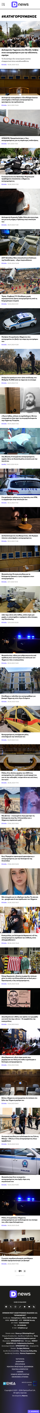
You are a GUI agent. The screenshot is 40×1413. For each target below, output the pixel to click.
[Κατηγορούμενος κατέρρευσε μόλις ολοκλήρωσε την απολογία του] (20, 719)
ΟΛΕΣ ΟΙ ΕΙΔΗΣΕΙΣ (20, 1302)
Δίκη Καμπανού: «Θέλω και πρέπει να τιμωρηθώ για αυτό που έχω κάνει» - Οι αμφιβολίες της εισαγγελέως (20, 1019)
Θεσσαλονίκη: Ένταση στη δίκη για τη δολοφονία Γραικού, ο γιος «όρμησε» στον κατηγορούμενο (18, 576)
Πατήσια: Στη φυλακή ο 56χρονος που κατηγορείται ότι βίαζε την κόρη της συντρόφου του (20, 339)
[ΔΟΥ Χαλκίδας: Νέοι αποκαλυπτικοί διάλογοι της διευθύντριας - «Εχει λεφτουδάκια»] (20, 242)
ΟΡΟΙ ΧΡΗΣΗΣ (20, 1364)
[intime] (20, 920)
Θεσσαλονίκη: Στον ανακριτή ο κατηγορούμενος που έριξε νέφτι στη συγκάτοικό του (16, 1179)
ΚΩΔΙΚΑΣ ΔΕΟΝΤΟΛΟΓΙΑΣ (20, 1374)
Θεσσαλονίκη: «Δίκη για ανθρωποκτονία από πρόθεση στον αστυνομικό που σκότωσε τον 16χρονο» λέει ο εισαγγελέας (19, 657)
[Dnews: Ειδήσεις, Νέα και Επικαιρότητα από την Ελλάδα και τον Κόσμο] (20, 4)
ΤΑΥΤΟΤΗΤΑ (20, 1359)
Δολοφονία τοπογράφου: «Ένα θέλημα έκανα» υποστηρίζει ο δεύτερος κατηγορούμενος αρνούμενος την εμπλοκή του (20, 99)
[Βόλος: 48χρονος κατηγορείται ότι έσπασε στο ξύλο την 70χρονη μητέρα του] (20, 1082)
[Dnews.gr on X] (11, 1307)
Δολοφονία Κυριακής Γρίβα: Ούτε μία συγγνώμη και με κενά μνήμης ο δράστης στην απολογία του (20, 219)
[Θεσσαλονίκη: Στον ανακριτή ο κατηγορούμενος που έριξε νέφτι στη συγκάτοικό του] (20, 1161)
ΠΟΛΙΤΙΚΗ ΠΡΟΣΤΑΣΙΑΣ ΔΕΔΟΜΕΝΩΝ (20, 1366)
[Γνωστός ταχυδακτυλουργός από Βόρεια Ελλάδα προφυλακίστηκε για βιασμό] (20, 1243)
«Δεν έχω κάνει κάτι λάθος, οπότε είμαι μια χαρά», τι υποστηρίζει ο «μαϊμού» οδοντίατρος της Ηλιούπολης (19, 617)
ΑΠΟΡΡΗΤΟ (34, 1411)
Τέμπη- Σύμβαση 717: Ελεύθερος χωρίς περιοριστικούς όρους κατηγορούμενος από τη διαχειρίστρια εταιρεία (19, 298)
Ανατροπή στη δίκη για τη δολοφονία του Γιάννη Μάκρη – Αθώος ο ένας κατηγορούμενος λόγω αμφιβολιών (20, 1138)
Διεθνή (4, 464)
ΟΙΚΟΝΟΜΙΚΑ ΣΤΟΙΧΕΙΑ (20, 1377)
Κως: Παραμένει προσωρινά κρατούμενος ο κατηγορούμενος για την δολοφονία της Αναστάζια (18, 858)
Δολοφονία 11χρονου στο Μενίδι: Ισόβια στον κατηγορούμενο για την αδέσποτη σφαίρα (20, 52)
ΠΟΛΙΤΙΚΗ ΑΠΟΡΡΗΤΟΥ (20, 1369)
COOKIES (20, 1372)
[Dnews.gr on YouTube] (29, 1307)
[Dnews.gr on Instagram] (15, 1307)
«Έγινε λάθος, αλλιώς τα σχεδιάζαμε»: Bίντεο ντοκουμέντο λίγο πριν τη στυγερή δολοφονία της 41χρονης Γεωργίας (19, 418)
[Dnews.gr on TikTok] (20, 1307)
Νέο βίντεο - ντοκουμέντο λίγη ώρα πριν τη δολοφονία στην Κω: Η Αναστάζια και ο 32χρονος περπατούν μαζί (18, 818)
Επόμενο (24, 1271)
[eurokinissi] (20, 482)
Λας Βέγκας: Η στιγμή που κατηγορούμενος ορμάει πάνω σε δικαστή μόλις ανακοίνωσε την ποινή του (19, 459)
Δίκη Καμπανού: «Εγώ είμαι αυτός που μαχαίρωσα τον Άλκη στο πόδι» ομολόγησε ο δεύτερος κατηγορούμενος (19, 1059)
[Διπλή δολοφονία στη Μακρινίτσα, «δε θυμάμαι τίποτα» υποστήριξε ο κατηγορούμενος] (20, 520)
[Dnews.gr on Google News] (24, 1307)
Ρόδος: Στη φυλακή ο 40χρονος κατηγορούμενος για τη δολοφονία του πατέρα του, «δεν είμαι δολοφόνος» (19, 1220)
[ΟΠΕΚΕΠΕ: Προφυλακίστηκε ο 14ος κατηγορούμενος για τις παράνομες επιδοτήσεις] (20, 123)
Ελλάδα (4, 64)
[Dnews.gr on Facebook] (6, 1307)
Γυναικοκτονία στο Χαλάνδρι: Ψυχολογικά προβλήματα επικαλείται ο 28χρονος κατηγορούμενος (18, 179)
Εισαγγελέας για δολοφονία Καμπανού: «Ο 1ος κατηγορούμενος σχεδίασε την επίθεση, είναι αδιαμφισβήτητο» (19, 937)
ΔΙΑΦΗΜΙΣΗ (20, 1361)
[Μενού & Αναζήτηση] (3, 4)
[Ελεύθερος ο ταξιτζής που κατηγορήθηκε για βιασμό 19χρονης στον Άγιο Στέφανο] (20, 680)
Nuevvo (24, 1395)
